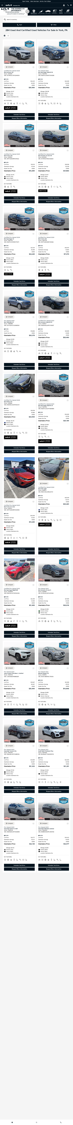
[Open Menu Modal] (2, 5)
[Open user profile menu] (65, 5)
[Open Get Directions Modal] (71, 5)
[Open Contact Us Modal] (68, 5)
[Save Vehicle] (33, 67)
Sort (20, 25)
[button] (19, 114)
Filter (55, 25)
